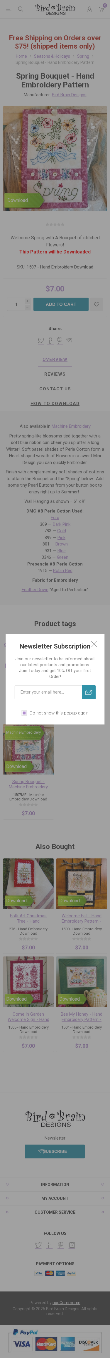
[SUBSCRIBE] (89, 692)
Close (94, 644)
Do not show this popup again (59, 713)
